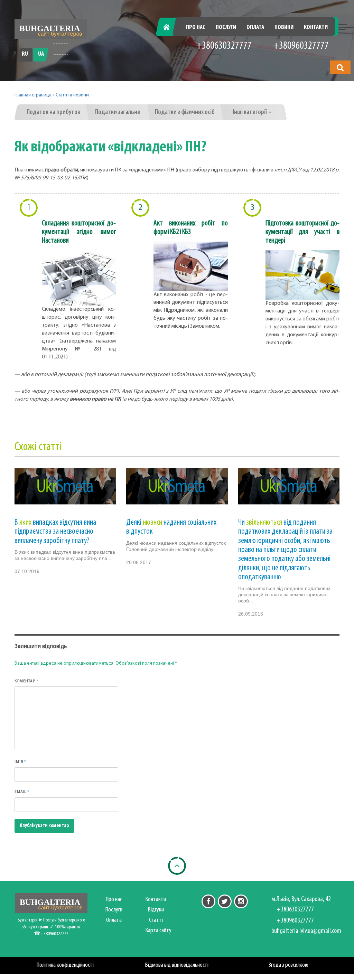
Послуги (226, 28)
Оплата (255, 28)
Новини (284, 28)
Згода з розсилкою (288, 965)
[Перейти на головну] (51, 29)
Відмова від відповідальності (176, 965)
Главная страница (33, 95)
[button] (340, 67)
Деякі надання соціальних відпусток (171, 527)
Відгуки (156, 910)
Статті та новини (72, 95)
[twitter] (225, 901)
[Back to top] (177, 866)
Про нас (195, 28)
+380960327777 (301, 46)
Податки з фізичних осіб (185, 112)
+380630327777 (224, 46)
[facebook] (208, 901)
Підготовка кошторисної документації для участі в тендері (302, 232)
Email (22, 791)
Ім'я (21, 761)
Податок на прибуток (53, 112)
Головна (170, 28)
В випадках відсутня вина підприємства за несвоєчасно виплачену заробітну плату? (55, 531)
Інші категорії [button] (250, 112)
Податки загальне (117, 112)
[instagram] (241, 901)
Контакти (316, 28)
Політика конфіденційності (65, 965)
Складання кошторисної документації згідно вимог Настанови (79, 232)
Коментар (26, 681)
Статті (156, 920)
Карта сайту (158, 930)
